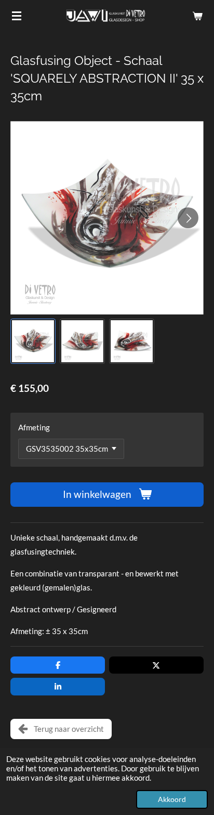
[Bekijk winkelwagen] (197, 15)
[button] (33, 341)
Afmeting (34, 427)
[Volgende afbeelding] (188, 217)
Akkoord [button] (172, 799)
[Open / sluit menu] (16, 15)
